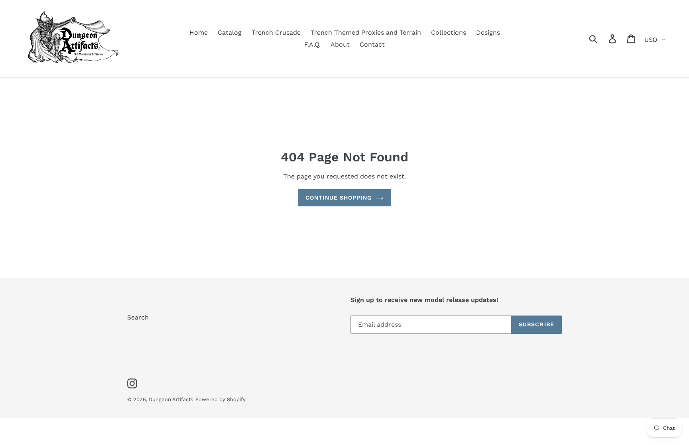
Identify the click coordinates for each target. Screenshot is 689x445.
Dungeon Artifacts (171, 399)
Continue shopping (338, 197)
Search (138, 317)
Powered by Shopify (220, 399)
